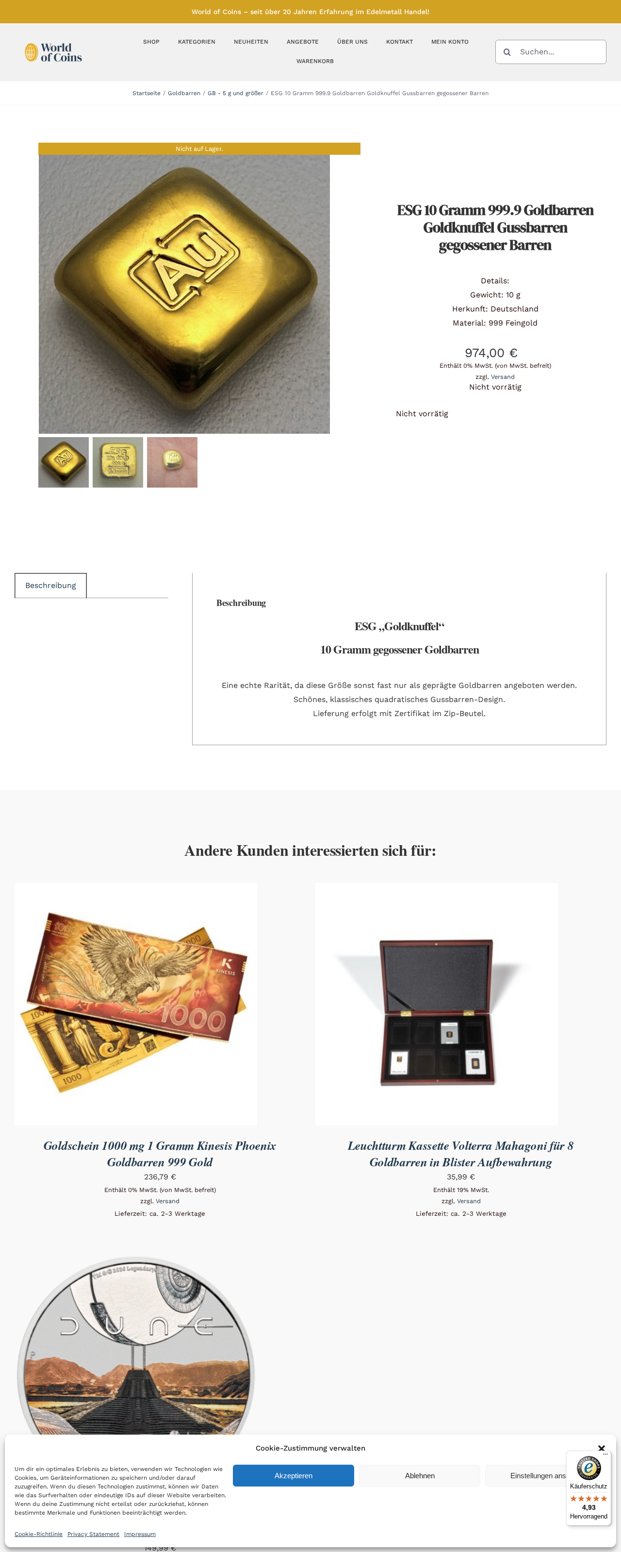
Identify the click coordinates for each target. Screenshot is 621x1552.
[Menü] (605, 1456)
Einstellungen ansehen (546, 1475)
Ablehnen (420, 1475)
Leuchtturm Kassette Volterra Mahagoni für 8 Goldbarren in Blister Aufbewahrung (460, 1153)
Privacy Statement (93, 1534)
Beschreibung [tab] (50, 585)
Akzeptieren (293, 1475)
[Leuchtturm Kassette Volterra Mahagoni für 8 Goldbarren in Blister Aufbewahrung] (436, 889)
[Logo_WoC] (53, 40)
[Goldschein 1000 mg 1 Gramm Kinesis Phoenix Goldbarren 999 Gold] (136, 889)
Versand (503, 376)
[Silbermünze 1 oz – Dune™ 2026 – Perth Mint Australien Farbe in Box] (136, 1260)
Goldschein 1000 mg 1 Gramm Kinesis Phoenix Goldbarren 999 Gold (160, 1153)
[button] (601, 1449)
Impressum (140, 1534)
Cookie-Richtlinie (39, 1534)
